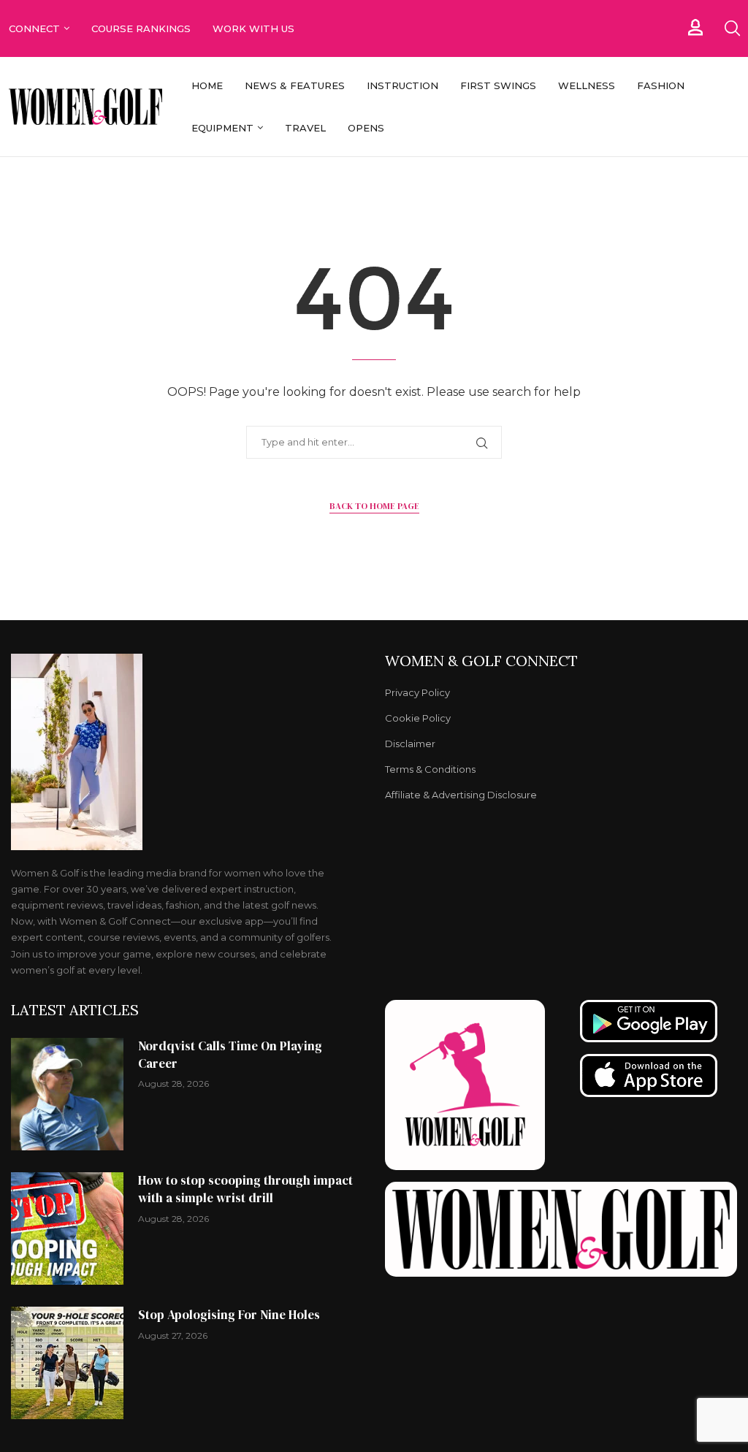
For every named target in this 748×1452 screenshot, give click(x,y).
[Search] (732, 28)
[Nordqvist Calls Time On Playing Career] (67, 1094)
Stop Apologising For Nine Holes (229, 1314)
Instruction (402, 85)
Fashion (660, 85)
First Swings (498, 85)
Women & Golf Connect (481, 661)
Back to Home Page (374, 506)
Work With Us (255, 28)
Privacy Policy (417, 693)
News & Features (295, 85)
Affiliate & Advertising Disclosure (461, 795)
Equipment (222, 128)
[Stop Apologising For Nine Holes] (67, 1363)
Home (207, 85)
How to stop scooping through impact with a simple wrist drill (245, 1189)
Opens (366, 128)
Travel (305, 128)
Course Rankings (141, 28)
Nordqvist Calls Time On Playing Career (230, 1054)
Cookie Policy (418, 718)
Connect (34, 28)
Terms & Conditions (430, 769)
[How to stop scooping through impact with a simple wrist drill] (67, 1228)
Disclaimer (410, 744)
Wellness (586, 85)
